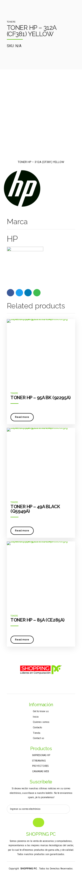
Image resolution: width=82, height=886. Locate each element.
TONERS (11, 21)
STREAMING (39, 760)
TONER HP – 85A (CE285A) (37, 620)
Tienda (36, 732)
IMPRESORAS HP (41, 755)
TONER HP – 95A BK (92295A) (40, 397)
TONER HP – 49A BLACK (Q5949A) (35, 509)
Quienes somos (41, 722)
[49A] (41, 462)
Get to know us (41, 711)
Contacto (37, 727)
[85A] (41, 575)
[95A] (41, 353)
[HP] (22, 189)
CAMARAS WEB (40, 771)
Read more (22, 417)
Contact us (38, 738)
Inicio (35, 716)
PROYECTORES (40, 765)
